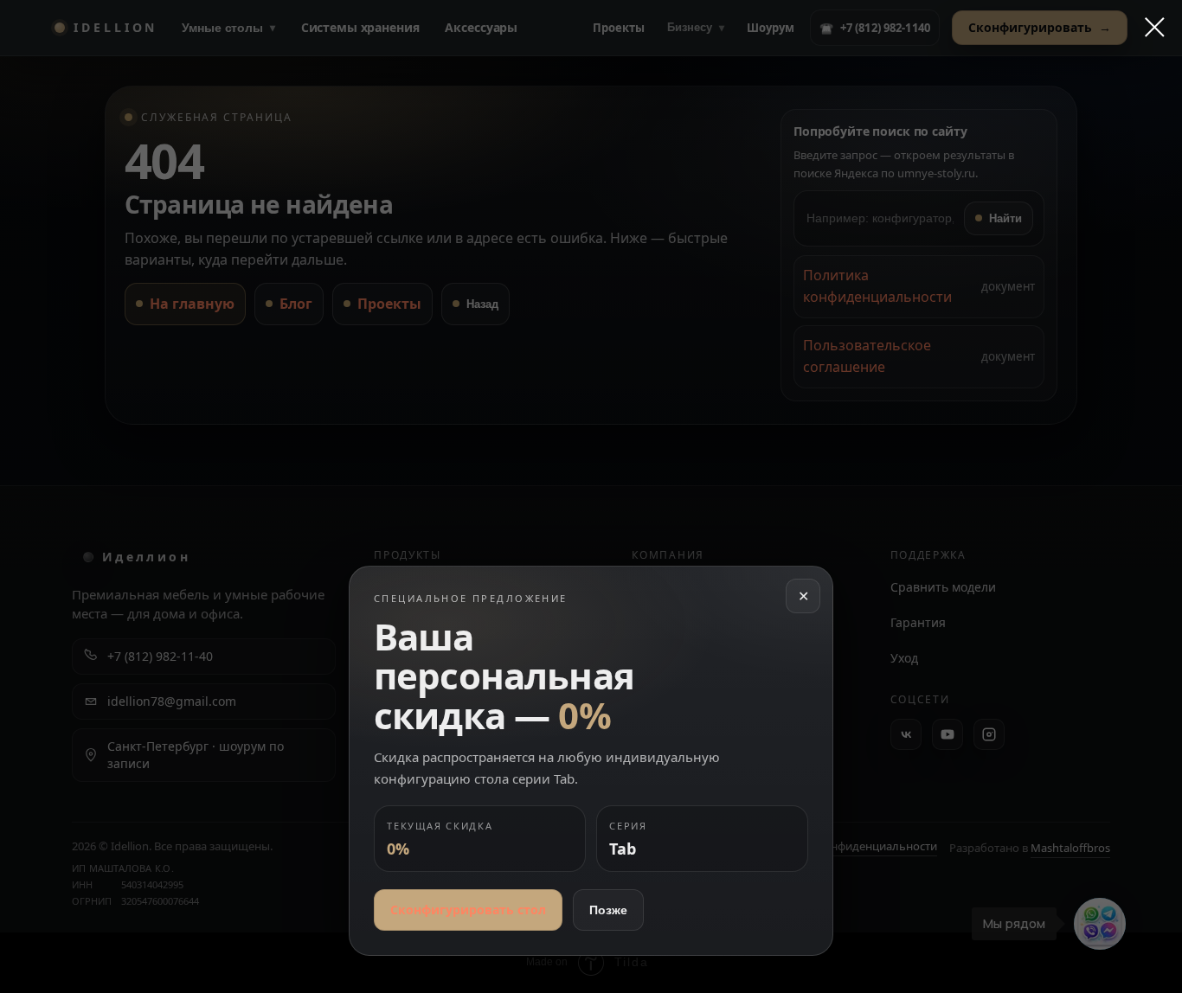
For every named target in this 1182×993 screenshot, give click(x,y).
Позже (608, 910)
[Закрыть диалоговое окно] (1146, 27)
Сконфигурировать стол (468, 909)
